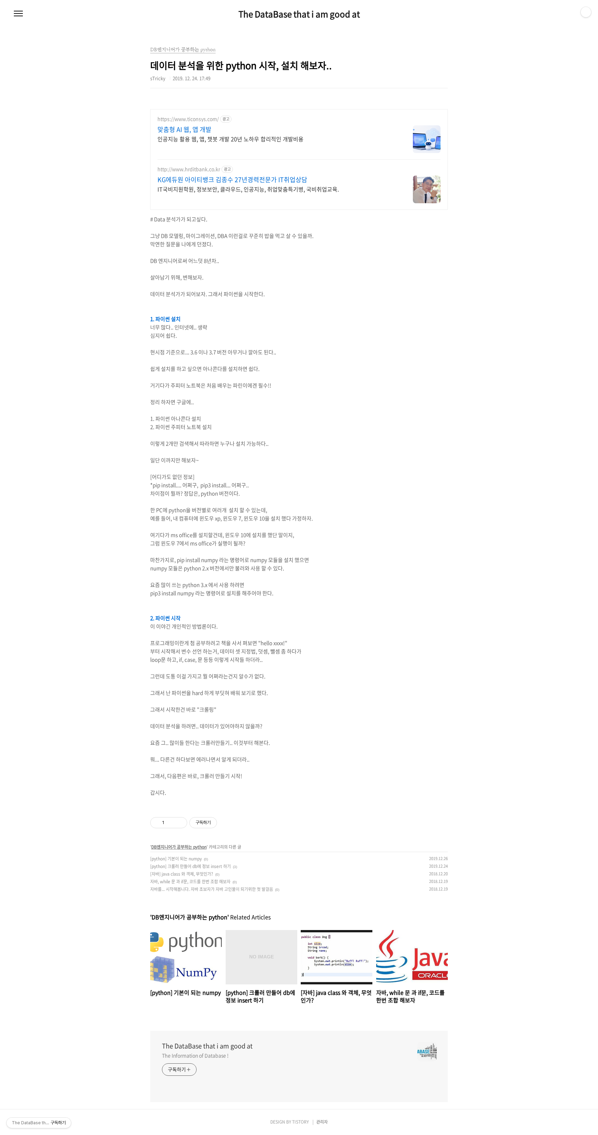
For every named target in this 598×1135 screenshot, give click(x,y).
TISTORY (300, 1122)
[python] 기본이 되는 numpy (176, 859)
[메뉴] (18, 14)
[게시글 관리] (179, 822)
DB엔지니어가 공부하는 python (179, 847)
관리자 (322, 1122)
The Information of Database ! (195, 1055)
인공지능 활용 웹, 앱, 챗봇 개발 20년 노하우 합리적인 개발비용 (230, 139)
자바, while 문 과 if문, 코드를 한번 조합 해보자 (190, 881)
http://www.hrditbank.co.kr (188, 169)
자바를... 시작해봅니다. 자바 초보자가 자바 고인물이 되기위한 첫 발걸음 (211, 889)
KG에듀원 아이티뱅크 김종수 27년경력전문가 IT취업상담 (232, 180)
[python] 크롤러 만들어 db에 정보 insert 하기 (190, 866)
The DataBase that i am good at (299, 14)
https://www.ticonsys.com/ (188, 119)
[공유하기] (170, 822)
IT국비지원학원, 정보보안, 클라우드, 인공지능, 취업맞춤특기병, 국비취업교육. (248, 189)
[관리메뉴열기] (586, 12)
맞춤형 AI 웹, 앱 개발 (184, 129)
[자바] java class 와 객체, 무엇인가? (181, 874)
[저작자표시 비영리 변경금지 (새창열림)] (226, 822)
